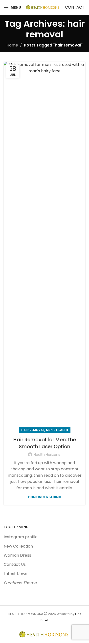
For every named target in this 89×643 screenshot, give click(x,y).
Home (12, 45)
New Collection (18, 546)
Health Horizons (47, 454)
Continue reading (44, 497)
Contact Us (15, 564)
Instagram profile (21, 537)
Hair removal (32, 430)
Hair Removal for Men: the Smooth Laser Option (44, 443)
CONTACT (75, 7)
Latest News (15, 574)
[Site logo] (43, 7)
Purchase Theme (20, 583)
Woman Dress (17, 555)
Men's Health (57, 430)
